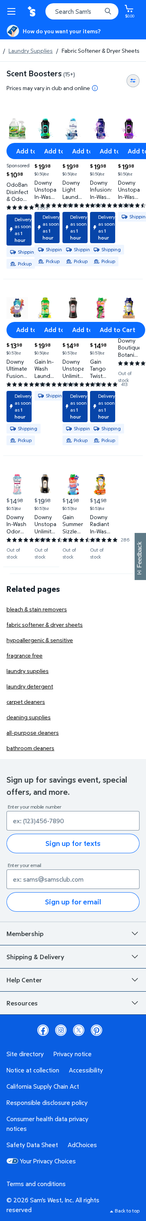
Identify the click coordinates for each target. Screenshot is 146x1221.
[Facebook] (43, 1030)
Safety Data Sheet (32, 1144)
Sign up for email (73, 902)
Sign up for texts (73, 843)
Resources (22, 1003)
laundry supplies (27, 671)
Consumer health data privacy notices (47, 1123)
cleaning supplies (28, 717)
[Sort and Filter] (133, 80)
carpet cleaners (25, 701)
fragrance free (24, 655)
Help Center (24, 979)
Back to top (127, 1210)
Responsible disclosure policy (47, 1102)
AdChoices (82, 1144)
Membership (24, 933)
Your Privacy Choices (48, 1160)
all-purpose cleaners (32, 732)
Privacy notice (73, 1053)
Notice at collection (32, 1070)
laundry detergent (29, 686)
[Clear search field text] (97, 11)
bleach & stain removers (36, 609)
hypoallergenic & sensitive (39, 640)
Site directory (25, 1053)
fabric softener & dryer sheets (44, 624)
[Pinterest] (96, 1030)
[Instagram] (61, 1030)
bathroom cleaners (30, 748)
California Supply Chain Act (42, 1086)
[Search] (107, 11)
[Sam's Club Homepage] (32, 11)
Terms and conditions (36, 1183)
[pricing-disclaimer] (95, 88)
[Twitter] (79, 1030)
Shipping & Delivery (35, 956)
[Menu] (12, 11)
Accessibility (86, 1070)
